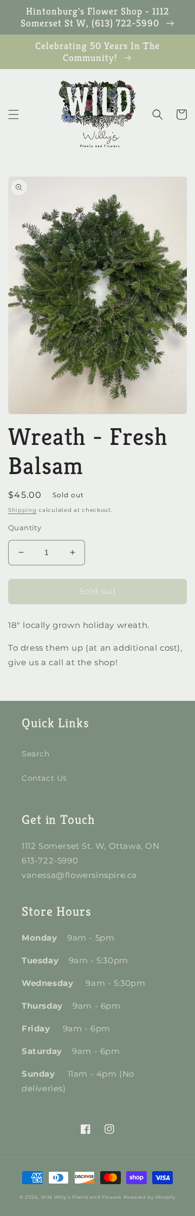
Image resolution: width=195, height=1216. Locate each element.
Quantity (24, 527)
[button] (13, 114)
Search (36, 754)
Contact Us (44, 778)
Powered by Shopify (149, 1197)
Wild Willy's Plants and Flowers (81, 1197)
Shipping (22, 510)
